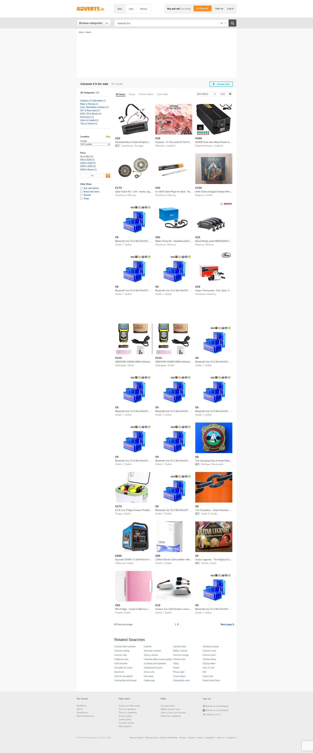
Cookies (191, 738)
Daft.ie (80, 709)
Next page (226, 624)
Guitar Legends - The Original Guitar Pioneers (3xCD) (223, 559)
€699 (118, 555)
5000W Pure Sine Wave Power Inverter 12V (217, 142)
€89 (157, 555)
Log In (230, 8)
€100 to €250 (86, 163)
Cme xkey (148, 676)
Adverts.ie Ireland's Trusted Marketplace (94, 9)
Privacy (182, 738)
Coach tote (208, 676)
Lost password (167, 706)
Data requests (125, 726)
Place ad (204, 8)
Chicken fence (209, 659)
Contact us (231, 738)
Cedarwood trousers (153, 667)
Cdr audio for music (123, 667)
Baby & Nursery (87, 104)
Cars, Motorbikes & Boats (92, 107)
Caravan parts (209, 655)
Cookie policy (125, 719)
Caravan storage (181, 655)
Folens (176, 667)
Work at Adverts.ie (85, 716)
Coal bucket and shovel (125, 680)
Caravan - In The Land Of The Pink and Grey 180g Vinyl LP (186, 142)
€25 (117, 138)
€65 (117, 605)
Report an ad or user (170, 709)
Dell (204, 672)
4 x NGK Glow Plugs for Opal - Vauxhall (175, 191)
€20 (157, 187)
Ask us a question (127, 709)
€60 (157, 237)
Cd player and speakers (155, 663)
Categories (210, 738)
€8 (197, 456)
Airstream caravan (152, 650)
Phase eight (178, 672)
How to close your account (173, 712)
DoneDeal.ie (82, 712)
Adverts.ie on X (213, 714)
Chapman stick (121, 659)
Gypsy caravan (151, 655)
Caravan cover (209, 650)
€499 (198, 138)
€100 (198, 187)
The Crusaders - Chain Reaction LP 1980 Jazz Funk (222, 510)
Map (108, 137)
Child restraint (120, 663)
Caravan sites (179, 646)
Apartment (119, 672)
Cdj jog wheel (209, 663)
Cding (176, 663)
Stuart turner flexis (211, 680)
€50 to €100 (85, 160)
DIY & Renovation (88, 110)
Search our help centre (129, 706)
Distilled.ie (81, 706)
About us (221, 738)
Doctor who (149, 672)
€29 (157, 138)
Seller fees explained (170, 716)
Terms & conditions (128, 712)
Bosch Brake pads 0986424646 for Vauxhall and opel (222, 241)
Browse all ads (151, 738)
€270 (118, 506)
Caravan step (120, 655)
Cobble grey (149, 680)
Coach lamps (179, 676)
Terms (200, 738)
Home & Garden (88, 120)
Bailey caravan (180, 650)
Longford (170, 145)
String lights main (181, 680)
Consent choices (126, 723)
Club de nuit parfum (123, 676)
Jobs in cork (208, 667)
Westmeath (218, 464)
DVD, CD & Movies (89, 113)
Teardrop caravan (211, 646)
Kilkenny (131, 195)
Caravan (148, 646)
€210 (118, 358)
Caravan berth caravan (125, 646)
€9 (117, 237)
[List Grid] (224, 94)
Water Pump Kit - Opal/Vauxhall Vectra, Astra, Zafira (182, 241)
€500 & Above (87, 169)
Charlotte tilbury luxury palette (158, 659)
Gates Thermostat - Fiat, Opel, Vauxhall (215, 290)
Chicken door (179, 659)
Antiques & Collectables (91, 100)
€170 (118, 187)
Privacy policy (125, 716)
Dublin (209, 195)
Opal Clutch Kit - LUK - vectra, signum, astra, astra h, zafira (145, 191)
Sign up (219, 8)
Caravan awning (121, 650)
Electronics (85, 117)
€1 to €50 (84, 156)
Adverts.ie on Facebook (217, 710)
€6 (197, 555)
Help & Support (136, 738)
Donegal (138, 145)
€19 (157, 605)
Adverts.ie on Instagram (217, 706)
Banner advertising (169, 738)
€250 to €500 (86, 166)
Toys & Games (87, 123)
